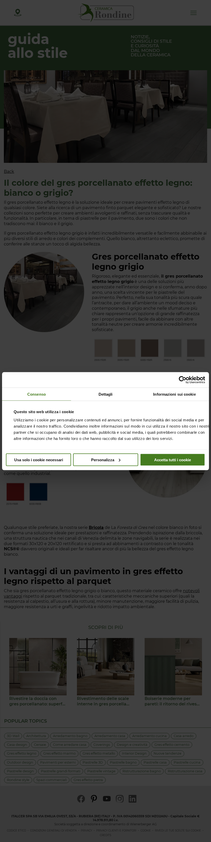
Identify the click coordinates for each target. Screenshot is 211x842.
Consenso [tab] (36, 394)
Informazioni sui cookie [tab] (174, 394)
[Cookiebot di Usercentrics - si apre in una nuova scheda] (182, 380)
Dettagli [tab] (106, 394)
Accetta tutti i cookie (172, 459)
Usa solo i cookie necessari (38, 459)
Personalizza (102, 459)
